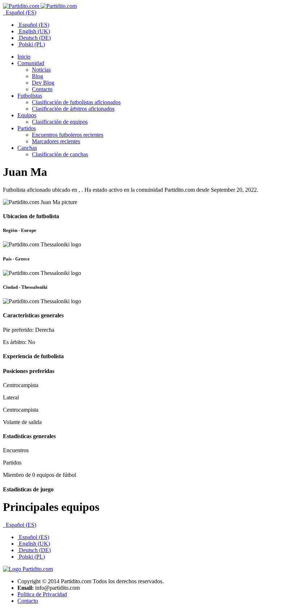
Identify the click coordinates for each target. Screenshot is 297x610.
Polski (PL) (31, 44)
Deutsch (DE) (34, 38)
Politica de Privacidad (42, 594)
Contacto (27, 601)
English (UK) (33, 31)
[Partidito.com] (40, 6)
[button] (30, 63)
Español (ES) (20, 12)
